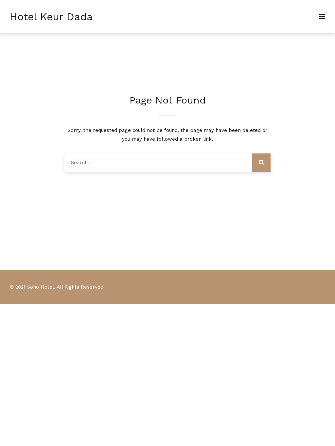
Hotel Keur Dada (51, 16)
